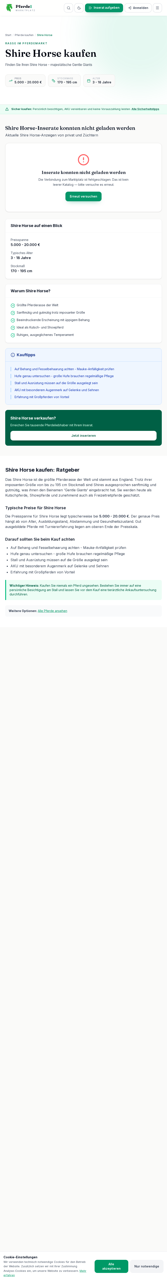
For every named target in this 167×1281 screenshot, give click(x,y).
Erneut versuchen (83, 196)
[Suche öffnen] (68, 7)
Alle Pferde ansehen (52, 611)
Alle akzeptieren (111, 1266)
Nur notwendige (146, 1266)
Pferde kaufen (24, 35)
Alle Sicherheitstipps (145, 109)
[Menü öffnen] (157, 7)
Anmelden (140, 8)
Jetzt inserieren (83, 435)
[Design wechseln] (79, 7)
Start (8, 35)
